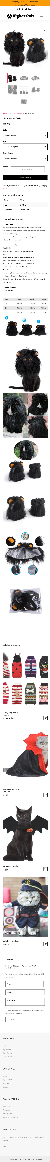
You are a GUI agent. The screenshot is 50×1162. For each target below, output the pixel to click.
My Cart (6, 1083)
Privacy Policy (8, 1113)
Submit (11, 1019)
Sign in (30, 9)
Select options (45, 718)
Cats (9, 113)
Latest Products (9, 1056)
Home (5, 113)
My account (7, 1079)
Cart (21, 9)
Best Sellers (7, 1053)
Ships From (8, 153)
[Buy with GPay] (25, 177)
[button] (44, 30)
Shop (5, 1076)
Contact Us (7, 1110)
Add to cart (28, 169)
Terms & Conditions (10, 1117)
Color (5, 130)
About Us (6, 1106)
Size (4, 141)
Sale (4, 1045)
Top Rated (7, 1049)
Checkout (6, 1087)
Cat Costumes (17, 113)
